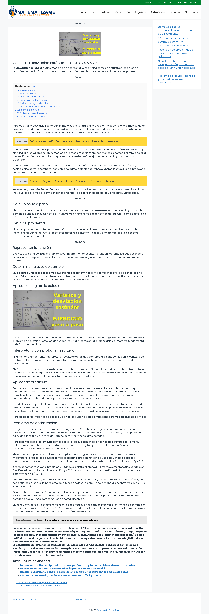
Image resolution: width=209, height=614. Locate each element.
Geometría (122, 12)
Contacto (191, 12)
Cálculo (175, 12)
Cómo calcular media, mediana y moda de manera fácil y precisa (61, 575)
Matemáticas (101, 12)
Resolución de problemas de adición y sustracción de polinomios (175, 53)
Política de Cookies (165, 2)
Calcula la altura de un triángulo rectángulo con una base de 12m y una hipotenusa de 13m (176, 66)
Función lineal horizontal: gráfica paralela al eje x (41, 582)
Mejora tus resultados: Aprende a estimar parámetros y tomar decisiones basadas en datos (77, 565)
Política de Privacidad (108, 610)
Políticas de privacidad (187, 2)
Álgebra (140, 12)
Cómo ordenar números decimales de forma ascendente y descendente (175, 42)
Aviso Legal (149, 2)
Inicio (83, 12)
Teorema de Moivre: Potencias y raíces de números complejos (176, 79)
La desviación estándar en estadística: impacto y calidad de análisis (63, 568)
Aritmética (157, 12)
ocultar (35, 86)
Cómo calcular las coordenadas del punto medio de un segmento (177, 30)
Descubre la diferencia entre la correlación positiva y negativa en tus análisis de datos (74, 572)
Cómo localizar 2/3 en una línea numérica (38, 585)
